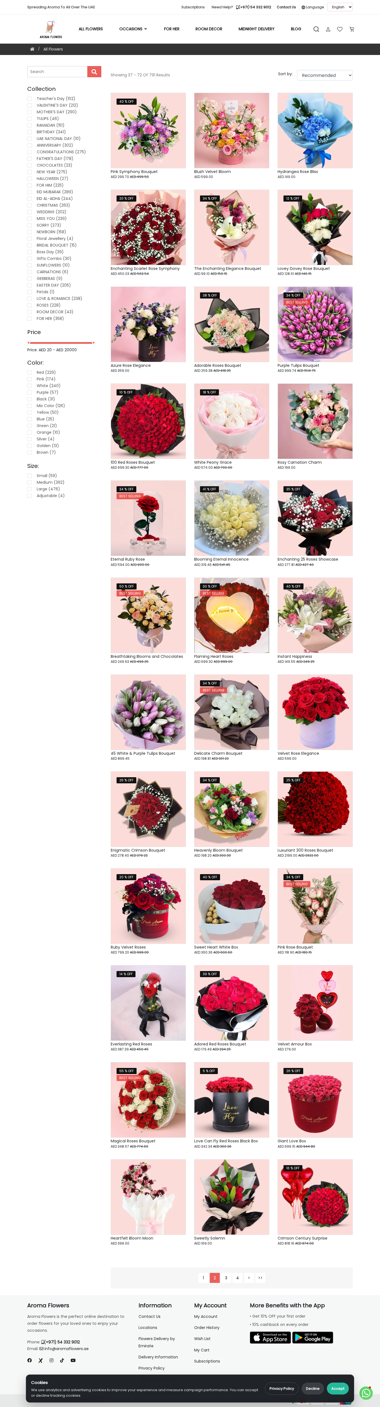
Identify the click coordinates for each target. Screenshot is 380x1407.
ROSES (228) (49, 305)
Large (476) (48, 489)
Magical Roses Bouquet (133, 1141)
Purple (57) (47, 392)
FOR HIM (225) (50, 185)
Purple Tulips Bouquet (298, 365)
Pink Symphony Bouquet (134, 171)
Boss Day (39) (50, 252)
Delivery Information (158, 1357)
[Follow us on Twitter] (40, 1360)
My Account (206, 1316)
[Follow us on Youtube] (75, 1360)
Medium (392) (51, 482)
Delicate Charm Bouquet (218, 753)
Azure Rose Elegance (131, 365)
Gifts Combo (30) (54, 258)
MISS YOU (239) (52, 218)
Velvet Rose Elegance (298, 753)
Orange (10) (48, 432)
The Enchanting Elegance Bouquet (227, 268)
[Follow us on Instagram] (51, 1360)
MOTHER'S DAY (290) (57, 112)
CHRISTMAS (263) (53, 205)
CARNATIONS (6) (52, 272)
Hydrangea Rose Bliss (298, 171)
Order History (206, 1327)
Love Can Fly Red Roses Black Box (226, 1141)
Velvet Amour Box (295, 1044)
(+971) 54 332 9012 (62, 1342)
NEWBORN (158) (51, 232)
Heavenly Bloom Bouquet (218, 850)
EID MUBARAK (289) (55, 192)
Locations (148, 1327)
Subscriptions (207, 1361)
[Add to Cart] (174, 133)
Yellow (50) (48, 412)
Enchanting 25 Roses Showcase (308, 559)
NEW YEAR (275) (52, 172)
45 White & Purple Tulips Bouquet (143, 753)
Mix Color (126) (51, 406)
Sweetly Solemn (209, 1238)
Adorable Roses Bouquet (217, 365)
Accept (337, 1388)
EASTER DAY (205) (54, 285)
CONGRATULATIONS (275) (61, 152)
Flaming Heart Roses (213, 656)
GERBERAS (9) (50, 278)
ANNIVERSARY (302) (55, 145)
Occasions (131, 29)
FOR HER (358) (50, 318)
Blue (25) (45, 419)
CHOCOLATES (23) (54, 165)
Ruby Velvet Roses (128, 947)
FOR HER (171, 29)
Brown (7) (46, 452)
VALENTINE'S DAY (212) (57, 105)
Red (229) (46, 372)
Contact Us (150, 1316)
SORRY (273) (49, 225)
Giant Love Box (292, 1141)
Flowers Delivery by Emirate (157, 1342)
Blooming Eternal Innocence (221, 559)
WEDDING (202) (51, 212)
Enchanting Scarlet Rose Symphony (145, 268)
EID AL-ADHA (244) (55, 198)
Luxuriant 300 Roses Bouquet (305, 850)
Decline (313, 1388)
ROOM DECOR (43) (55, 312)
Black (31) (46, 399)
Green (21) (47, 426)
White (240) (49, 386)
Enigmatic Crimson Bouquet (138, 850)
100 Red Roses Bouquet (133, 462)
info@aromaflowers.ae (67, 1348)
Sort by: (285, 74)
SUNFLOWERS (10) (53, 265)
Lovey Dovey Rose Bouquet (304, 268)
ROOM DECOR (209, 29)
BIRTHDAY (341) (51, 132)
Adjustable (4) (51, 496)
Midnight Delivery (257, 29)
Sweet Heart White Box (216, 947)
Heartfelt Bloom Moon (132, 1238)
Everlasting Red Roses (131, 1044)
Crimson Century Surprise (302, 1238)
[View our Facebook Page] (29, 1360)
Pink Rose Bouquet (295, 947)
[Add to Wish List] (174, 104)
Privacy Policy (282, 1388)
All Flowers (91, 29)
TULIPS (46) (48, 119)
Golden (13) (48, 446)
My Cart (201, 1350)
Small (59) (47, 476)
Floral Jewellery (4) (55, 238)
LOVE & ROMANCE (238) (59, 298)
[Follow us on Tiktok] (62, 1360)
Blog (296, 29)
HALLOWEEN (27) (52, 178)
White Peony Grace (213, 462)
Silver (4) (46, 439)
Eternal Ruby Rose (128, 559)
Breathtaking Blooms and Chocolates (147, 656)
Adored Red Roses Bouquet (220, 1044)
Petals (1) (46, 292)
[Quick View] (174, 118)
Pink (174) (46, 379)
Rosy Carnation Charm (300, 462)
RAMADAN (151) (51, 125)
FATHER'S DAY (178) (55, 158)
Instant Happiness (295, 656)
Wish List (202, 1338)
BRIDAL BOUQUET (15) (57, 245)
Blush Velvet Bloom (212, 171)
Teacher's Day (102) (56, 99)
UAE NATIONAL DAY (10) (59, 139)
